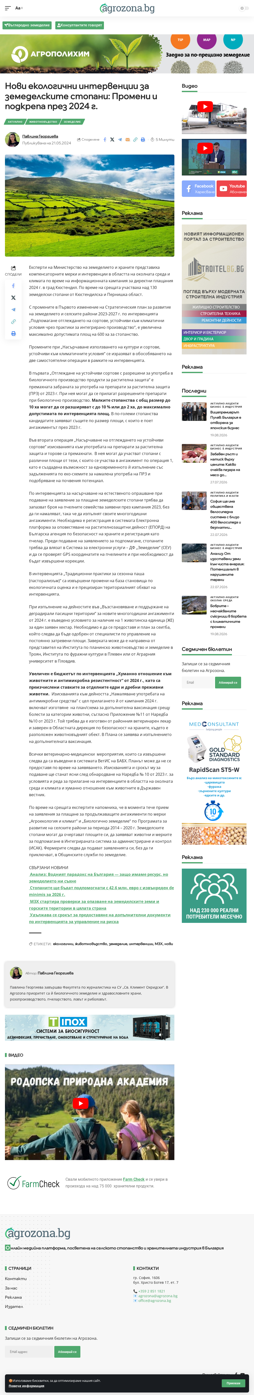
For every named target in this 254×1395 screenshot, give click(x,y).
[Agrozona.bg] (127, 8)
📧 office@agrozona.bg (152, 1300)
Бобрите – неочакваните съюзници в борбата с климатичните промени (228, 616)
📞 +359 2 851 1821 (149, 1291)
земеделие (118, 944)
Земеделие (72, 121)
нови (168, 944)
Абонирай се (228, 682)
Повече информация (26, 1386)
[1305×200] (89, 1027)
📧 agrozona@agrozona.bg (155, 1295)
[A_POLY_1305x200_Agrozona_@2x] (127, 53)
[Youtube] (232, 188)
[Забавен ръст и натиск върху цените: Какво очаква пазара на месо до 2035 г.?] (194, 453)
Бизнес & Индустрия (226, 406)
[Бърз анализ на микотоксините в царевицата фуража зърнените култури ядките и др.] (214, 779)
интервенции (141, 944)
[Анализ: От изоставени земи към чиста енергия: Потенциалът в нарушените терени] (194, 553)
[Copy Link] (135, 140)
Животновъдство (43, 121)
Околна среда (221, 600)
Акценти (231, 403)
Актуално (15, 121)
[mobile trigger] (9, 8)
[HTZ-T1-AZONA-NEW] (127, 1233)
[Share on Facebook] (104, 140)
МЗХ (159, 944)
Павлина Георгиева (40, 136)
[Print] (143, 140)
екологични (63, 944)
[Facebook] (198, 188)
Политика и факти (224, 496)
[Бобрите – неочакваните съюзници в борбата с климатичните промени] (194, 605)
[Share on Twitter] (112, 140)
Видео (189, 86)
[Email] (127, 140)
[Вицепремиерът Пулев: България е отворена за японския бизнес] (194, 411)
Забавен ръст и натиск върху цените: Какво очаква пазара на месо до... (225, 464)
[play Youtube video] (205, 106)
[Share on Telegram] (120, 140)
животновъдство (91, 944)
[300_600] (214, 289)
